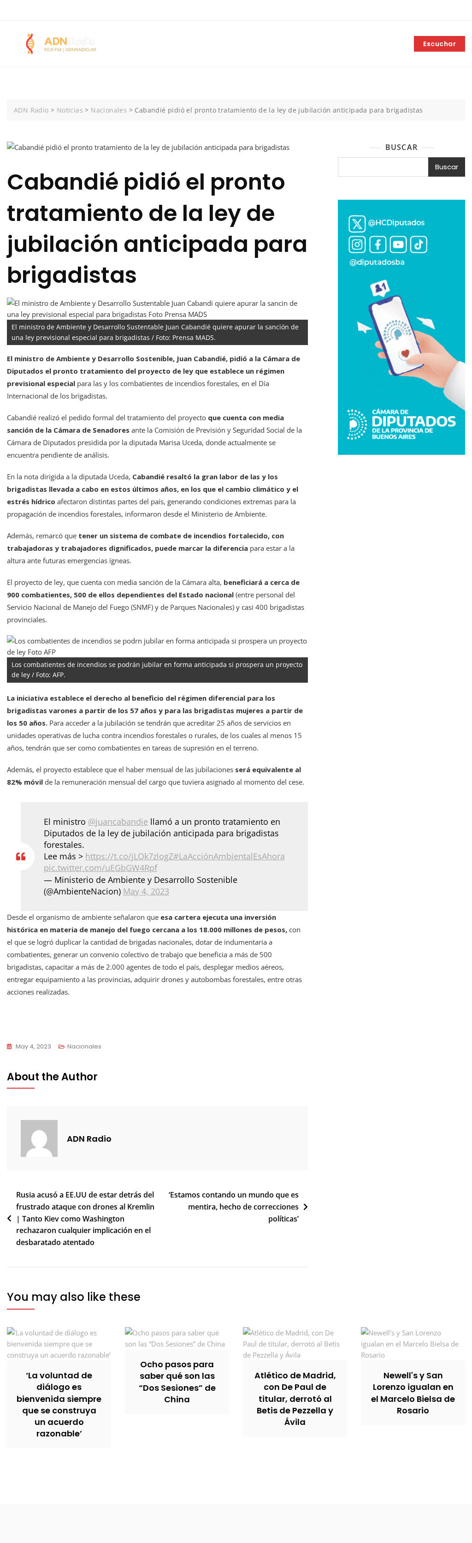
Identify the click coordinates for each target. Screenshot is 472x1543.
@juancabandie (118, 821)
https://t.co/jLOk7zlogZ (129, 856)
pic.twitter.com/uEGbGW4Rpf (100, 867)
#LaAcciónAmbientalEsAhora (229, 856)
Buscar (401, 147)
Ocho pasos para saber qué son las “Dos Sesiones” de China (177, 1381)
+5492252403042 (38, 10)
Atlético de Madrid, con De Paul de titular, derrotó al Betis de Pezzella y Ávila (295, 1399)
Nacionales (84, 1046)
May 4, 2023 (146, 891)
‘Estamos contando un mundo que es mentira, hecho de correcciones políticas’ (234, 1206)
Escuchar (439, 43)
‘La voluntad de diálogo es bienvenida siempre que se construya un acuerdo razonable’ (59, 1404)
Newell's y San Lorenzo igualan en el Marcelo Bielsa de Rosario (413, 1393)
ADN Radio (89, 1138)
